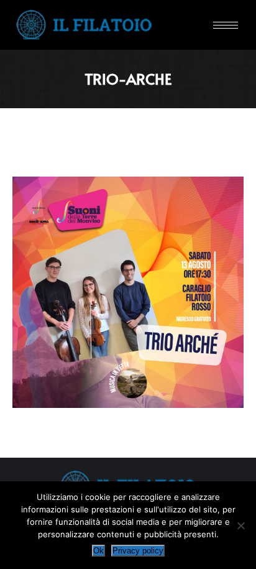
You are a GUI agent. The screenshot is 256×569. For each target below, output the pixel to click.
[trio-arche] (128, 292)
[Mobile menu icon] (226, 25)
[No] (240, 525)
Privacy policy (137, 550)
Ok (98, 550)
